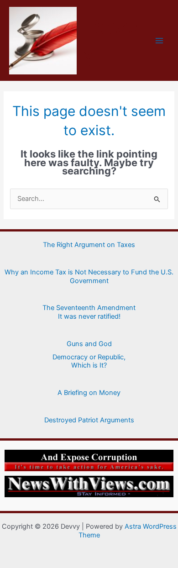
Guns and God (89, 344)
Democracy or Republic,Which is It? (89, 361)
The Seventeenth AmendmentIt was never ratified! (89, 312)
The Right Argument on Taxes (89, 245)
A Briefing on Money (89, 393)
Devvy (111, 40)
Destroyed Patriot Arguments (89, 420)
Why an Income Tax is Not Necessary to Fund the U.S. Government (89, 276)
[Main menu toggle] (159, 40)
